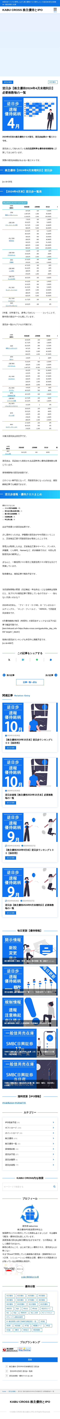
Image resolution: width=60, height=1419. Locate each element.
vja (15, 1313)
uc (8, 1313)
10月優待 (21, 1304)
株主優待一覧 (12, 1144)
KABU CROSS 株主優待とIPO (22, 9)
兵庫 (8, 1325)
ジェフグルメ (47, 1313)
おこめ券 (35, 1313)
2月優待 (21, 1295)
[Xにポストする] (9, 659)
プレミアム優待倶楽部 (15, 1317)
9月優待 (10, 1304)
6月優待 (21, 1300)
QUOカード (46, 1308)
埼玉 (48, 1325)
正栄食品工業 (11, 395)
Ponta (35, 1308)
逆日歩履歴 (11, 1159)
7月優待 (31, 1300)
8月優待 (42, 1300)
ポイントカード (13, 1133)
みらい (11, 359)
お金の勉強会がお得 (30, 1277)
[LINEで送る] (37, 659)
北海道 (18, 1325)
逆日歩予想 (11, 1154)
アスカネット (11, 255)
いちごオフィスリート (11, 406)
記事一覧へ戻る (30, 682)
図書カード (38, 1325)
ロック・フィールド (11, 290)
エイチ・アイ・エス (11, 427)
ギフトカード (13, 1128)
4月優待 (42, 1295)
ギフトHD (11, 415)
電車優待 (37, 1330)
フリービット (11, 366)
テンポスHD (11, 279)
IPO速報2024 (8, 1103)
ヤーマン (11, 390)
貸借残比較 (11, 1149)
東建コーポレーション (11, 215)
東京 (17, 1330)
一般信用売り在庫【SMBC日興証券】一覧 (21, 1321)
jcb (18, 1308)
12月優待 (44, 1304)
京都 (43, 1321)
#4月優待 (52, 82)
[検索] (54, 1187)
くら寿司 (11, 271)
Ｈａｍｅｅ (11, 301)
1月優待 (10, 1295)
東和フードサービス (11, 348)
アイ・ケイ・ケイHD (11, 225)
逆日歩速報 (8, 82)
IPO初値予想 (20, 1103)
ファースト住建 (11, 400)
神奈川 (26, 1330)
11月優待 (33, 1304)
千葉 (27, 1325)
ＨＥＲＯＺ (11, 378)
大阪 (8, 1330)
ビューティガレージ (11, 305)
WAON (24, 1313)
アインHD (8, 453)
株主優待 (11, 1138)
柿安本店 (11, 240)
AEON (9, 1308)
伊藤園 (11, 262)
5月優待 (10, 1300)
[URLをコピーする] (51, 659)
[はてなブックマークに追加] (23, 659)
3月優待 (31, 1295)
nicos (26, 1308)
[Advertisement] (30, 45)
